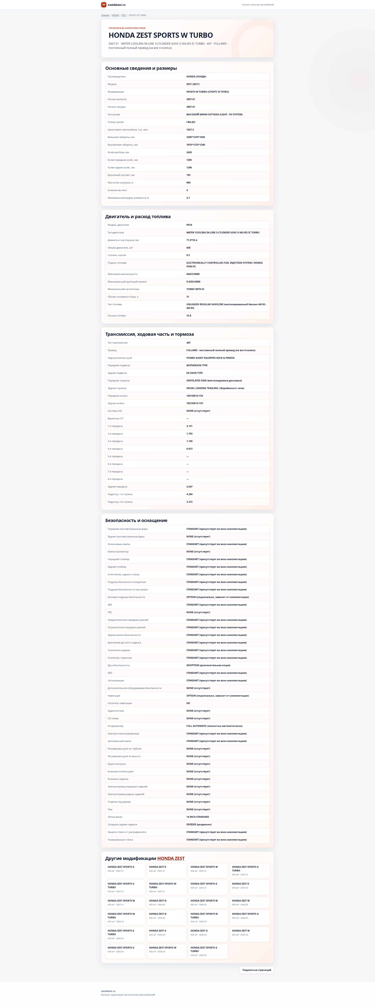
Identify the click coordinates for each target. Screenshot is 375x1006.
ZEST (124, 15)
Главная (105, 15)
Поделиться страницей (257, 970)
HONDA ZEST (171, 858)
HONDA (115, 15)
